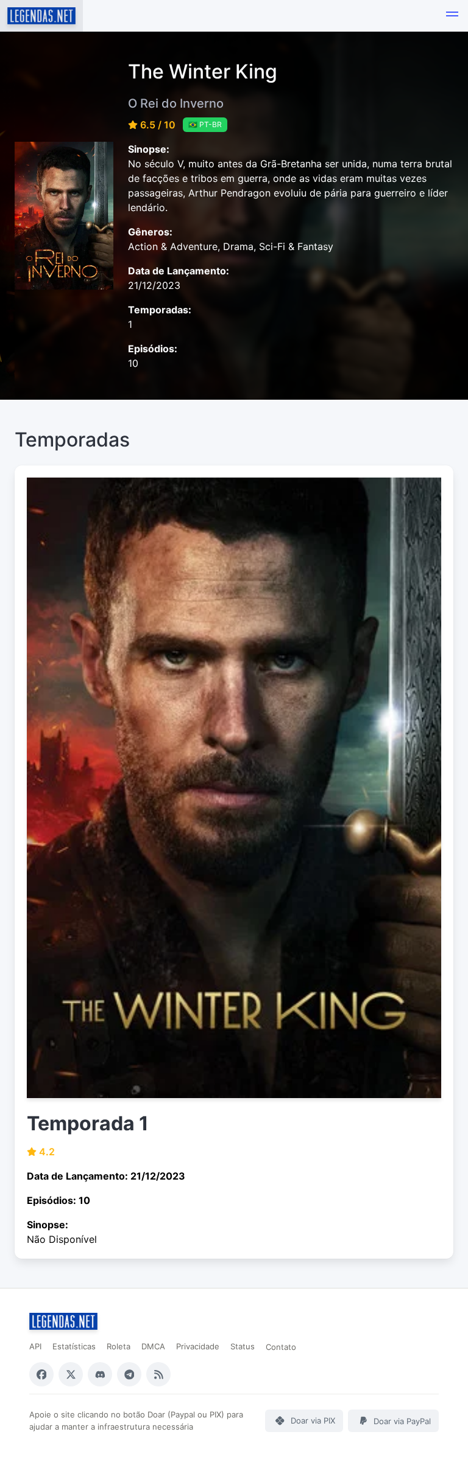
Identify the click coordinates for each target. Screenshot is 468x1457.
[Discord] (100, 1374)
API (35, 1346)
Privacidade (197, 1346)
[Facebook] (41, 1374)
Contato (281, 1347)
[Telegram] (129, 1374)
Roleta (118, 1346)
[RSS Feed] (158, 1374)
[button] (452, 16)
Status (242, 1346)
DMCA (153, 1346)
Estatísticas (74, 1346)
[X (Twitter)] (70, 1374)
